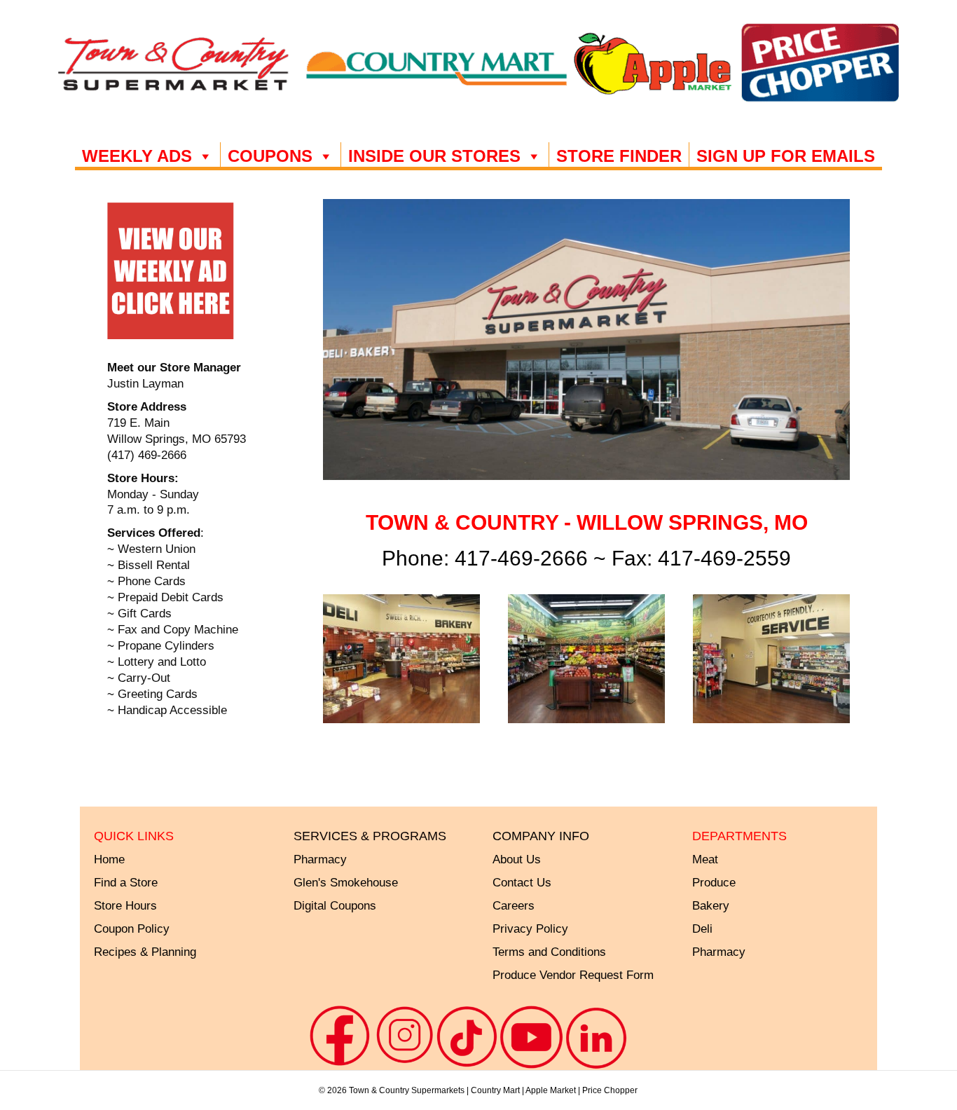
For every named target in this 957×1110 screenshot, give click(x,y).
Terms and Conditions (549, 952)
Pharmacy (718, 952)
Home (109, 859)
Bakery (710, 905)
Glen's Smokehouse (346, 882)
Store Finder (619, 155)
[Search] (896, 158)
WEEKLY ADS (137, 155)
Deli (702, 929)
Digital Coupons (335, 905)
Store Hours (125, 905)
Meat (705, 859)
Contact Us (522, 882)
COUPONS (270, 155)
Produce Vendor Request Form (573, 975)
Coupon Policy (132, 929)
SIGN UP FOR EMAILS (785, 155)
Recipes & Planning (145, 952)
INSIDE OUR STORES (434, 155)
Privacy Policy (530, 929)
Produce (714, 882)
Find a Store (126, 882)
